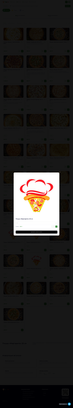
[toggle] (56, 223)
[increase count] (56, 227)
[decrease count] (52, 227)
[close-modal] (60, 172)
